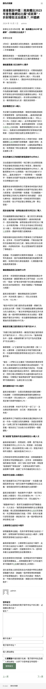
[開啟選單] (41, 3)
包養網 (11, 142)
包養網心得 (7, 127)
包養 (15, 564)
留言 (5, 611)
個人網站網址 (8, 652)
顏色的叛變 (7, 3)
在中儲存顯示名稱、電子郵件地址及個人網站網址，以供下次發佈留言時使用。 (24, 660)
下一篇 (40, 676)
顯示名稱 (7, 638)
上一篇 (5, 676)
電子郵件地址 (9, 645)
